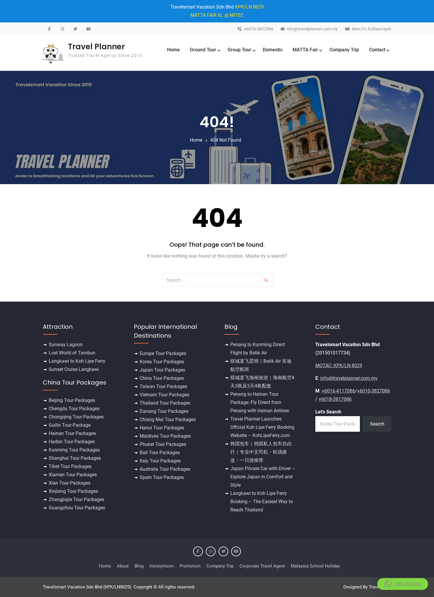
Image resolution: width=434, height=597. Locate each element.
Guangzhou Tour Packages (77, 508)
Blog (139, 566)
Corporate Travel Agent (262, 566)
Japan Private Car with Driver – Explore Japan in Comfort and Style (262, 477)
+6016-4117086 (338, 391)
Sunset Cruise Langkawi (74, 369)
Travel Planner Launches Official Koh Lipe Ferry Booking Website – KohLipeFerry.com (262, 427)
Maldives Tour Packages (165, 436)
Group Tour (239, 50)
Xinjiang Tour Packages (73, 491)
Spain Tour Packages (162, 477)
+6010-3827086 (258, 29)
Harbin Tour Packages (72, 441)
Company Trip (344, 50)
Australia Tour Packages (165, 469)
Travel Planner (96, 46)
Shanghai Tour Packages (75, 458)
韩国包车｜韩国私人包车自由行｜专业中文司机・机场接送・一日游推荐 (261, 452)
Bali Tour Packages (160, 452)
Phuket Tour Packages (163, 444)
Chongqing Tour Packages (76, 417)
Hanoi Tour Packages (162, 428)
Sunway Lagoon (66, 344)
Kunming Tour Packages (74, 450)
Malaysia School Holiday (315, 566)
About (123, 566)
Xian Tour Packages (69, 483)
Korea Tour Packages (162, 361)
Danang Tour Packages (164, 411)
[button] (402, 584)
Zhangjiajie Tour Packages (76, 499)
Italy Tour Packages (160, 461)
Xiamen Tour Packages (73, 474)
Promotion (190, 566)
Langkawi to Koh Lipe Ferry (77, 361)
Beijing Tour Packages (72, 400)
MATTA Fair (305, 50)
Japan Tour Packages (162, 370)
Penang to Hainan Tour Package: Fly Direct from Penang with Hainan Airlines (259, 402)
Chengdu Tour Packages (74, 408)
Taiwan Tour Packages (163, 386)
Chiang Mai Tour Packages (168, 419)
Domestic (273, 50)
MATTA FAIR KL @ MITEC (217, 15)
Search (377, 424)
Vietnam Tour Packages (164, 395)
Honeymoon (161, 566)
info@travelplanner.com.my (312, 29)
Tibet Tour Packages (70, 466)
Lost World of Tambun (72, 353)
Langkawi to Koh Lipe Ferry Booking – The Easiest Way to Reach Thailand (261, 501)
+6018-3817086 (335, 399)
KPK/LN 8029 (249, 7)
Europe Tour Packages (163, 353)
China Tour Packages (162, 378)
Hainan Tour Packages (72, 433)
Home (173, 50)
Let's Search (328, 412)
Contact (377, 50)
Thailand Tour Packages (165, 403)
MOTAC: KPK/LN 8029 (338, 365)
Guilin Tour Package (70, 425)
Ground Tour (203, 50)
